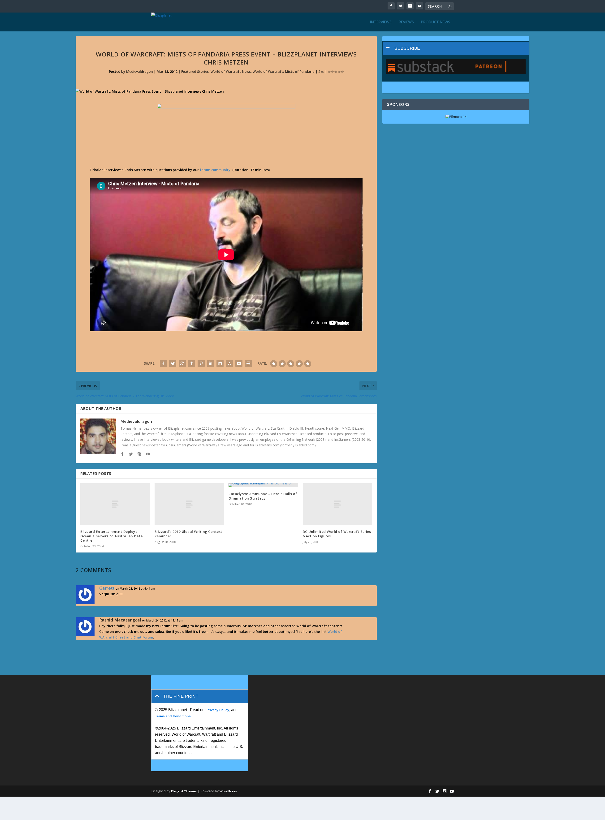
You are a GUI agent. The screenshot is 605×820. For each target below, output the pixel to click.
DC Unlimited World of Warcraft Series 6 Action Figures (337, 533)
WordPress (228, 791)
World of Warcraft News (231, 71)
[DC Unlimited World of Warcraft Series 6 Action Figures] (337, 504)
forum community (215, 170)
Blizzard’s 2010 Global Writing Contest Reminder (188, 533)
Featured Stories (195, 71)
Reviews (406, 22)
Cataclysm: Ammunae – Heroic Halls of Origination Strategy (263, 496)
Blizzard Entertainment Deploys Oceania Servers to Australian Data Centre (111, 535)
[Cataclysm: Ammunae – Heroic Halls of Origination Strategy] (263, 485)
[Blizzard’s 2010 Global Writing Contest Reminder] (189, 504)
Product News (435, 22)
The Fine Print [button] (180, 696)
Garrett (107, 588)
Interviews (381, 22)
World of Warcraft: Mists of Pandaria (284, 71)
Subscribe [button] (407, 48)
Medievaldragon (139, 71)
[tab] (456, 48)
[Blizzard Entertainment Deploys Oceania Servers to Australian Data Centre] (115, 504)
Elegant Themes (184, 791)
